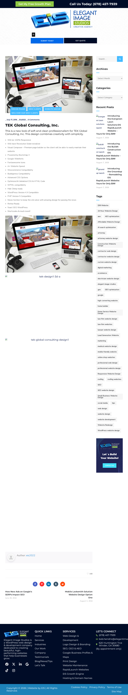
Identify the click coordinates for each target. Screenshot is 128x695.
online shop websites (106, 357)
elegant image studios (107, 284)
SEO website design (106, 390)
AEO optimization (112, 216)
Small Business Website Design (107, 397)
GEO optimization (112, 289)
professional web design (107, 363)
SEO (99, 385)
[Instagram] (13, 670)
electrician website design (108, 278)
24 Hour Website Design (108, 211)
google (100, 295)
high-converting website (108, 300)
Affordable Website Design (109, 222)
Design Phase (18, 109)
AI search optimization (107, 227)
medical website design (107, 346)
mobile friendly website (107, 352)
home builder (103, 306)
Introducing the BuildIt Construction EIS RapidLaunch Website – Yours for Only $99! (108, 151)
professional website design (109, 368)
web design (102, 408)
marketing (102, 341)
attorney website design (108, 238)
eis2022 (22, 120)
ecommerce (102, 273)
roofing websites (114, 379)
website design (104, 414)
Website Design (52, 109)
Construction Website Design (107, 245)
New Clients (35, 109)
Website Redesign (105, 425)
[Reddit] (62, 584)
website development (107, 419)
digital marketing (105, 267)
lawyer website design (107, 330)
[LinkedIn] (48, 584)
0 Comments (34, 120)
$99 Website (103, 205)
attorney (101, 233)
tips (113, 403)
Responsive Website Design (109, 374)
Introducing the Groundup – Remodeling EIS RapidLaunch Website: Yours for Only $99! (109, 176)
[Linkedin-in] (20, 664)
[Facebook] (35, 584)
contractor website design (108, 256)
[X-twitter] (13, 664)
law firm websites (105, 324)
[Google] (27, 664)
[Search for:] (109, 59)
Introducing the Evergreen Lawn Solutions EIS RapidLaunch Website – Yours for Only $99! (109, 125)
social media (103, 403)
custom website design (107, 262)
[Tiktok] (7, 670)
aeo (99, 216)
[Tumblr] (56, 584)
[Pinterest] (42, 584)
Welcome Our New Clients (25, 113)
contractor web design (107, 251)
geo (99, 289)
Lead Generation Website (108, 335)
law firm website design (107, 319)
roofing (100, 379)
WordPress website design (109, 430)
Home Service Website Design (107, 312)
